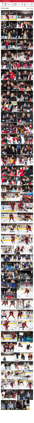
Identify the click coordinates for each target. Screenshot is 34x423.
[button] (9, 15)
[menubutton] (32, 1)
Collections (31, 8)
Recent (28, 8)
